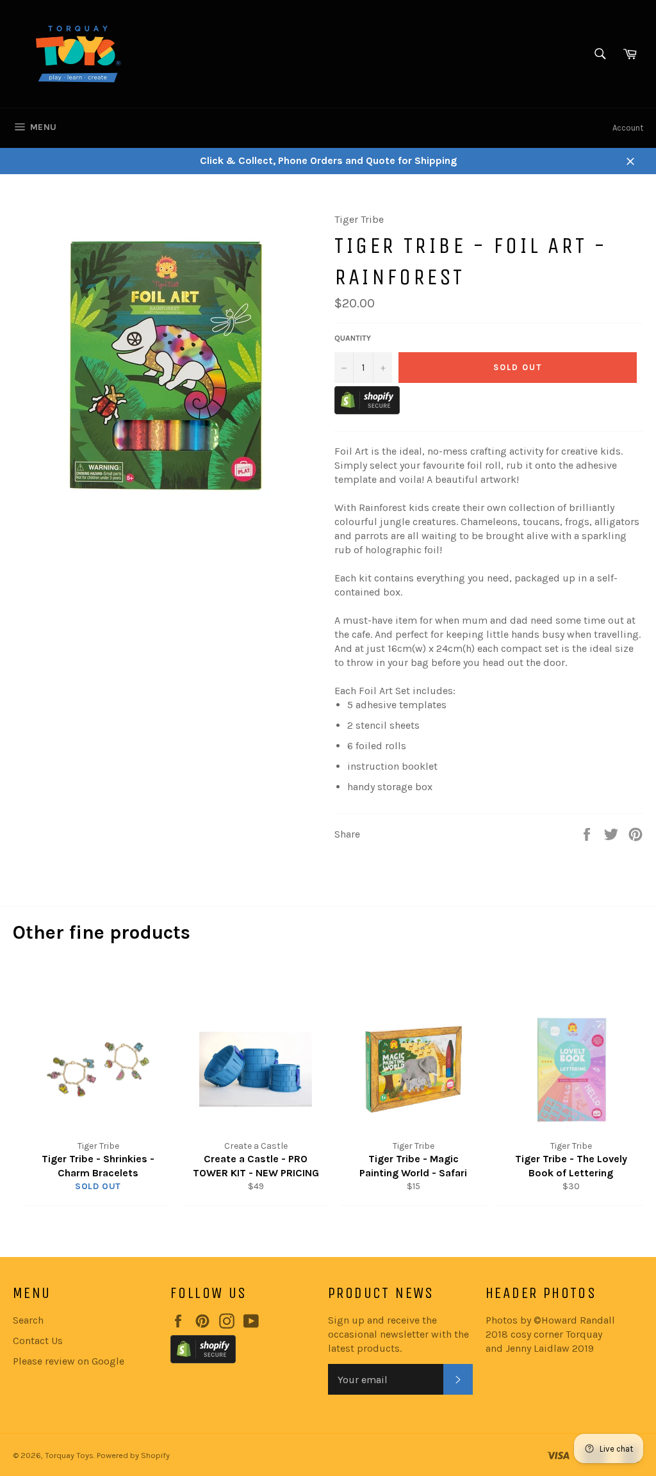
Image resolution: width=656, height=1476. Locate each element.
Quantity (352, 338)
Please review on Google (68, 1361)
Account (627, 128)
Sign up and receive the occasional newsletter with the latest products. (398, 1334)
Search (28, 1320)
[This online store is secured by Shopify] (367, 411)
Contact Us (38, 1340)
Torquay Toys (69, 1455)
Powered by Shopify (133, 1455)
